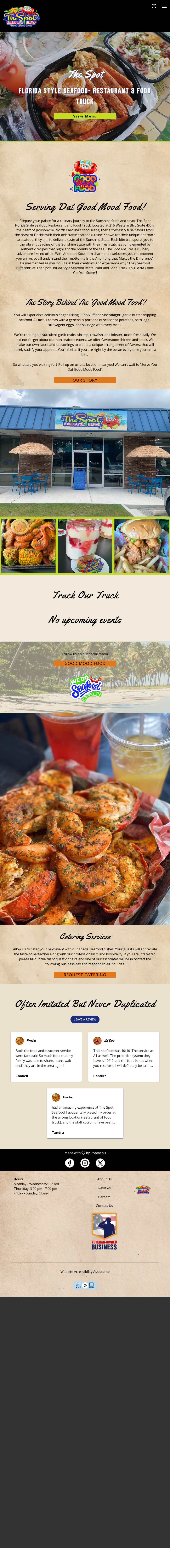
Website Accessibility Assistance (85, 1271)
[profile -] (154, 6)
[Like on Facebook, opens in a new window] (69, 1163)
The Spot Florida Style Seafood (143, 1189)
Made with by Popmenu (54, 1152)
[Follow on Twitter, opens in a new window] (100, 1163)
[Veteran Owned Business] (104, 1231)
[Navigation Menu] (164, 6)
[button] (28, 546)
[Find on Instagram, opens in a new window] (85, 1163)
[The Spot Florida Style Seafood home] (21, 16)
